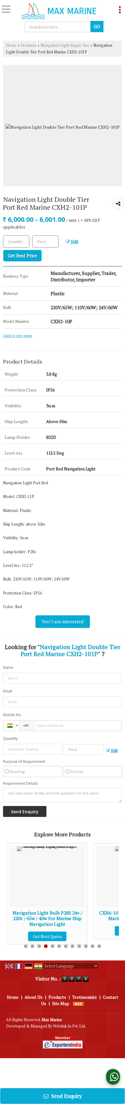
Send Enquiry (66, 1095)
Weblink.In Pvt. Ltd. (69, 1026)
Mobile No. (12, 714)
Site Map (60, 1003)
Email (7, 691)
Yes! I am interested (63, 621)
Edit (74, 241)
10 (86, 946)
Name (8, 667)
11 (92, 946)
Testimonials (84, 997)
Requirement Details (20, 783)
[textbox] (45, 241)
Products (28, 45)
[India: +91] (11, 725)
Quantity (10, 738)
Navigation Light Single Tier (65, 45)
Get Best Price (22, 255)
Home (11, 45)
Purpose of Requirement (24, 762)
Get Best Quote (92, 931)
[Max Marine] (59, 11)
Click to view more (17, 335)
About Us (33, 997)
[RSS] (78, 1003)
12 (99, 946)
